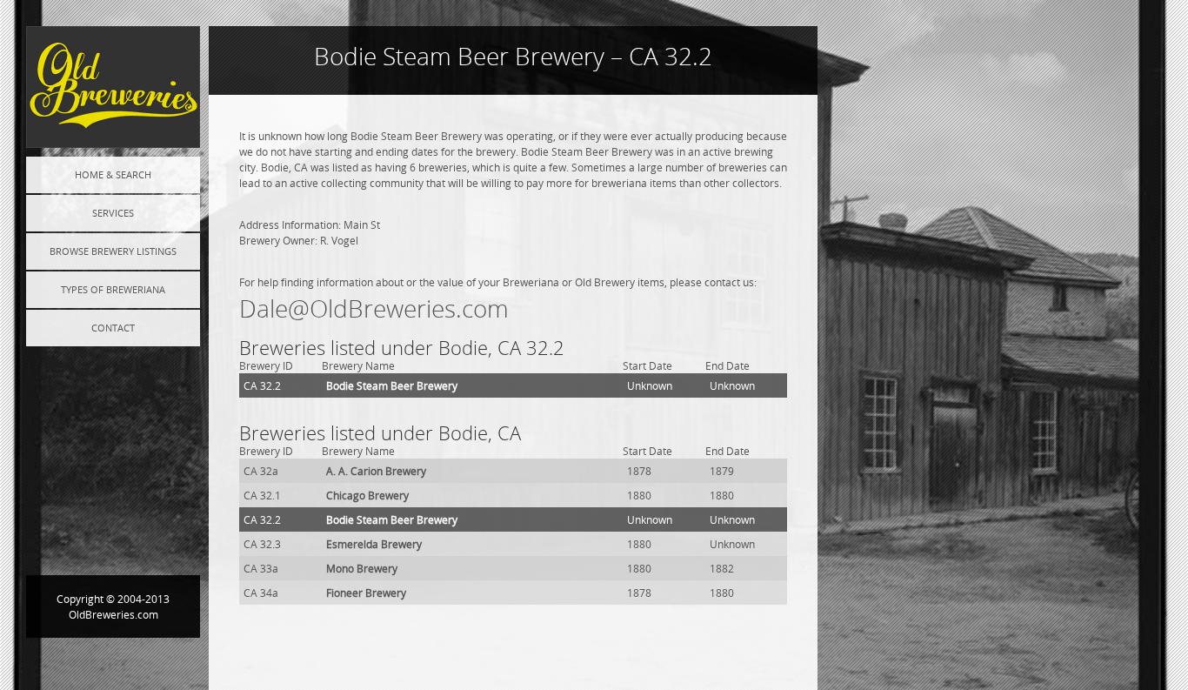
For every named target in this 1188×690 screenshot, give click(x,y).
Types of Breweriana (113, 289)
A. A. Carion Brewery (376, 471)
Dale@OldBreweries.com (374, 308)
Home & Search (113, 174)
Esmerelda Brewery (374, 544)
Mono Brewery (361, 568)
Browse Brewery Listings (113, 251)
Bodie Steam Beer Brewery (391, 385)
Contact (113, 327)
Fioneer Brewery (366, 593)
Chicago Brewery (367, 495)
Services (113, 212)
